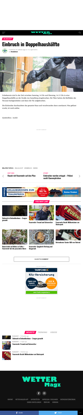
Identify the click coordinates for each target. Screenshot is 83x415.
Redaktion (14, 52)
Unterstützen (35, 399)
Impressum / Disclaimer (50, 399)
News (36, 168)
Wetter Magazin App (21, 399)
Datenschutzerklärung (67, 399)
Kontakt (10, 399)
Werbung (55, 402)
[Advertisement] (41, 15)
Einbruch (28, 168)
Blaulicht (19, 168)
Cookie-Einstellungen (34, 402)
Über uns (47, 402)
